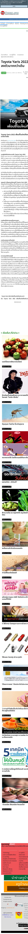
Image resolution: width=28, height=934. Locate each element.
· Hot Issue (5, 867)
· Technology (5, 853)
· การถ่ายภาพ (5, 865)
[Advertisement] (14, 825)
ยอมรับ (14, 6)
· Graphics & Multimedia (9, 859)
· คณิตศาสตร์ (21, 855)
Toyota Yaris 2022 (12, 140)
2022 (14, 298)
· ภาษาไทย (20, 861)
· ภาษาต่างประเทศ (22, 859)
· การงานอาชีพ (21, 869)
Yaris (10, 298)
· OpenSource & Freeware (9, 861)
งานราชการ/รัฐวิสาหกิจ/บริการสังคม (12, 56)
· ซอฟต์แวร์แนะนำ (6, 863)
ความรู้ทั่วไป (13, 55)
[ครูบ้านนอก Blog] (17, 23)
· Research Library (7, 869)
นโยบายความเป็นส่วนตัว (6, 4)
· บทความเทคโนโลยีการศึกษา (9, 855)
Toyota (6, 298)
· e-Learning (5, 857)
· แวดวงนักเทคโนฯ (6, 873)
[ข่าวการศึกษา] (10, 23)
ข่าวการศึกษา (4, 55)
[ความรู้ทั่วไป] (3, 25)
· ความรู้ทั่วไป (21, 853)
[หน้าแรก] (3, 23)
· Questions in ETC (7, 871)
